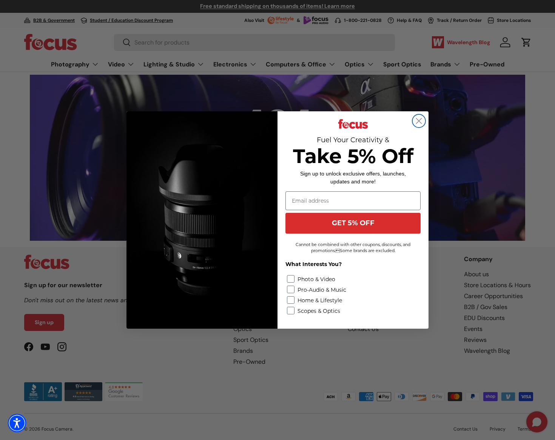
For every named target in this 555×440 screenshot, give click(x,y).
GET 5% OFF (353, 223)
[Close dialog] (419, 121)
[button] (17, 423)
